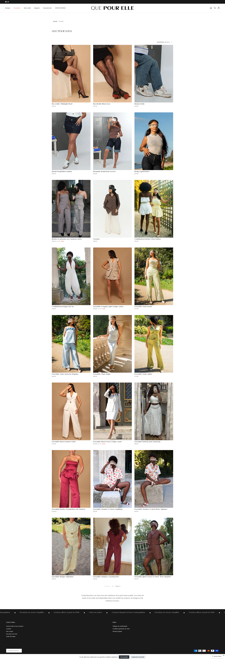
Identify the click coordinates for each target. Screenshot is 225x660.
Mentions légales (117, 631)
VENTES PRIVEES (60, 8)
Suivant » (117, 586)
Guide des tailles (10, 636)
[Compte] (210, 8)
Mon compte (9, 631)
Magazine (37, 8)
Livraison (8, 628)
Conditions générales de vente (121, 628)
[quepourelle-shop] (112, 8)
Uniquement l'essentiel (138, 657)
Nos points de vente (11, 634)
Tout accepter (124, 657)
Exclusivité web (47, 8)
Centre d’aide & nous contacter (14, 626)
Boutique (7, 8)
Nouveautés (17, 8)
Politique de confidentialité (120, 626)
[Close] (223, 655)
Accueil (55, 21)
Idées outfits (27, 8)
